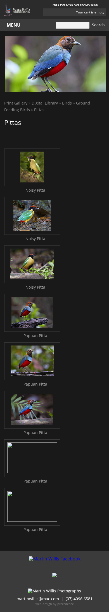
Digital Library (45, 103)
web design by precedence (54, 604)
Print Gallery (15, 103)
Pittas (39, 109)
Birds (67, 103)
